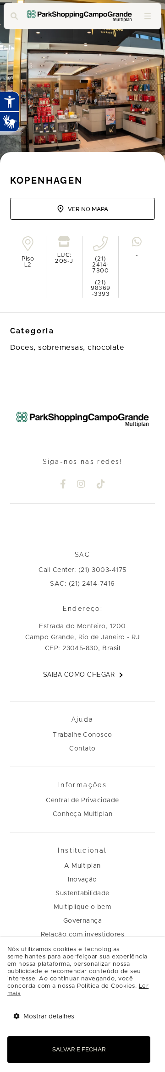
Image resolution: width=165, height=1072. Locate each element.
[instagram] (81, 485)
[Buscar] (14, 16)
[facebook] (63, 485)
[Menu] (147, 16)
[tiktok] (101, 485)
